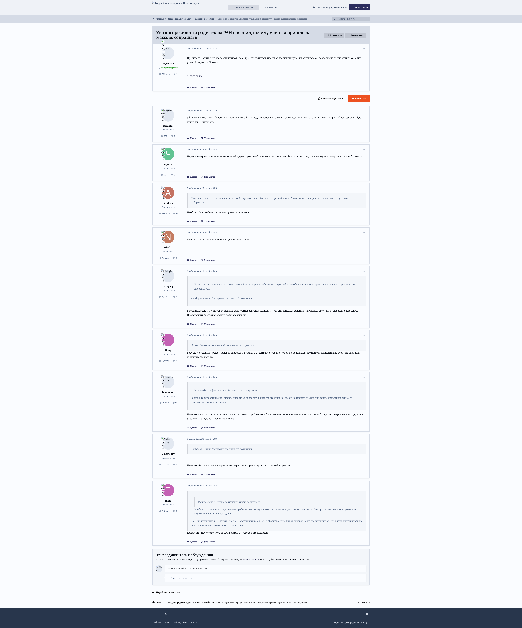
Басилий (168, 125)
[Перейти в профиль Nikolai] (168, 237)
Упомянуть (209, 87)
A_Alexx (168, 203)
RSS (194, 622)
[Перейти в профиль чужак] (168, 154)
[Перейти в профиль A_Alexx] (168, 193)
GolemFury (168, 454)
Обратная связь (161, 622)
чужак (168, 164)
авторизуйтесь (251, 559)
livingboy (168, 286)
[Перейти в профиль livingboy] (168, 276)
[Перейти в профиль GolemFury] (168, 443)
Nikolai (168, 247)
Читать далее (195, 75)
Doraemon (168, 392)
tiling (168, 350)
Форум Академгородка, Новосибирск (352, 622)
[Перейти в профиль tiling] (168, 340)
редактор (168, 63)
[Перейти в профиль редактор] (168, 53)
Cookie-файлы (180, 622)
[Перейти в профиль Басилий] (168, 115)
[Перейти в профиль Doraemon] (168, 382)
